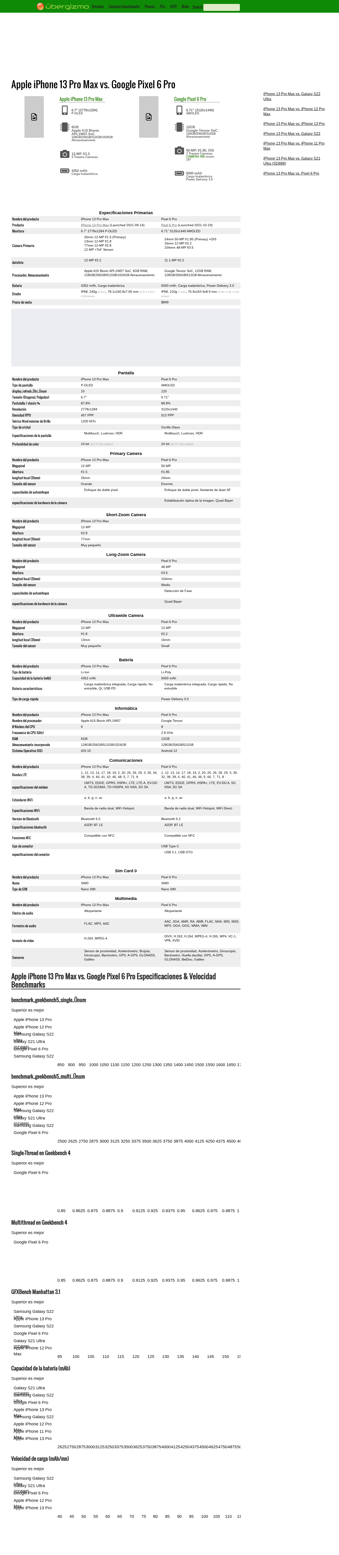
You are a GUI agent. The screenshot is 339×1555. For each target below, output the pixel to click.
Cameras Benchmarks (124, 6)
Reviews (98, 6)
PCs (162, 6)
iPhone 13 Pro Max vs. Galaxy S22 (291, 134)
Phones (150, 6)
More (185, 6)
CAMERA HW (195, 156)
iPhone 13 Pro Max (86, 98)
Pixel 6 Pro (196, 98)
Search (197, 7)
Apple (64, 98)
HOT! (173, 6)
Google (180, 98)
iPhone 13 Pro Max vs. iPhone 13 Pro (294, 124)
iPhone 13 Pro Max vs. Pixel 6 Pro (291, 173)
